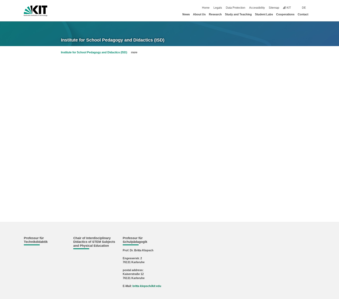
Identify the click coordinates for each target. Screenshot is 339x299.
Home (206, 7)
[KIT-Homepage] (35, 10)
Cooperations (285, 14)
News (186, 14)
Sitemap (274, 7)
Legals (217, 7)
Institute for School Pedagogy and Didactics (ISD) (112, 39)
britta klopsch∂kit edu (146, 286)
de (304, 7)
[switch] (314, 7)
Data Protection (235, 7)
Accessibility (257, 7)
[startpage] (314, 14)
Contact (303, 14)
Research (215, 14)
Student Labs (264, 14)
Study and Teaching (238, 14)
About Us (199, 14)
